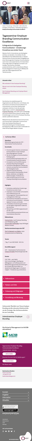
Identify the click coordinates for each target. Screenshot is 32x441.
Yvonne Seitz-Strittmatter (12, 224)
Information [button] (6, 397)
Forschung (9, 26)
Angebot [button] (5, 395)
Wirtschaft (15, 26)
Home (3, 26)
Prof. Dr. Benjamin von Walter (13, 231)
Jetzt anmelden (9, 354)
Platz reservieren (9, 361)
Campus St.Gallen (10, 252)
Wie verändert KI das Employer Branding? (13, 83)
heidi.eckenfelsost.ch (8, 376)
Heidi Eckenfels (6, 373)
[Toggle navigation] (28, 3)
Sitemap (4, 424)
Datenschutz (5, 421)
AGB (3, 422)
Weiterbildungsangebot (21, 27)
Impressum (5, 419)
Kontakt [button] (5, 392)
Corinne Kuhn (9, 220)
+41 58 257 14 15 (6, 374)
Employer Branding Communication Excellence (13, 29)
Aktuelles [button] (5, 400)
